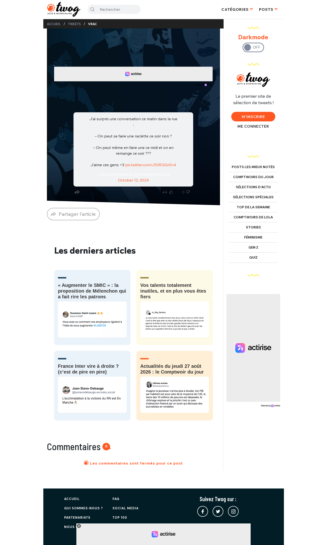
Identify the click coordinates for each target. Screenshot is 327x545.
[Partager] (77, 192)
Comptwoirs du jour (253, 177)
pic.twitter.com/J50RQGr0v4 (150, 164)
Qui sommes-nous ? (83, 508)
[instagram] (233, 511)
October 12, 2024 (133, 180)
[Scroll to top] (316, 534)
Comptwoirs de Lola (253, 217)
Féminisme (253, 237)
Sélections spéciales (253, 197)
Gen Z (253, 247)
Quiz (253, 257)
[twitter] (218, 511)
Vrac (92, 24)
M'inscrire (253, 116)
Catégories (235, 9)
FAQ (116, 499)
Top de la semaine (253, 207)
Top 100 (120, 517)
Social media (126, 508)
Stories (253, 227)
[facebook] (202, 511)
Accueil (54, 24)
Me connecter (253, 126)
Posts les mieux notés (253, 167)
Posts (266, 9)
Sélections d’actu (253, 187)
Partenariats (77, 517)
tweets (74, 24)
